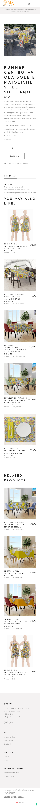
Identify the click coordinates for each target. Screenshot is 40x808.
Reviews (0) (10, 176)
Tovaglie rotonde (18, 407)
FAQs (6, 760)
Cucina (14, 252)
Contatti (7, 756)
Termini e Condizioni (11, 773)
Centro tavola (17, 577)
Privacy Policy (9, 776)
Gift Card (7, 744)
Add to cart (14, 156)
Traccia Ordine (9, 737)
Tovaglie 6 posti (18, 303)
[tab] (10, 177)
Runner (25, 163)
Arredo (19, 163)
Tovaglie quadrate (18, 356)
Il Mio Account (9, 740)
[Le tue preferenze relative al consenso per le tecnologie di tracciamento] (36, 804)
